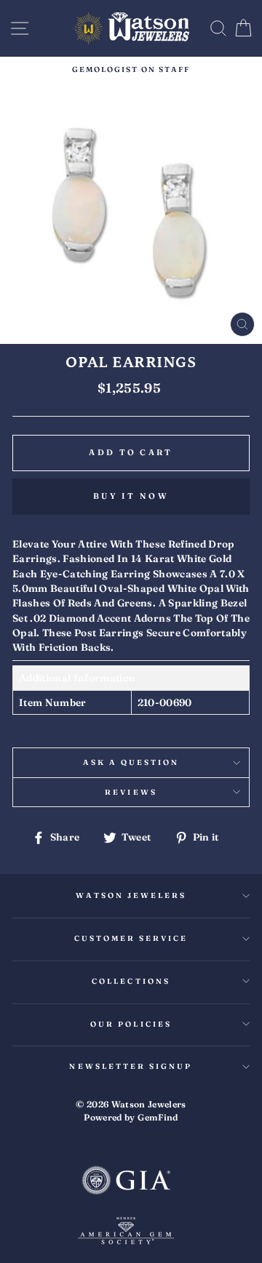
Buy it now (131, 496)
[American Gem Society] (125, 1232)
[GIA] (125, 1181)
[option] (131, 69)
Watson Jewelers (131, 895)
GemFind (158, 1117)
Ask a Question (131, 762)
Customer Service (131, 938)
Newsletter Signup (130, 1066)
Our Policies (131, 1024)
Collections (131, 981)
